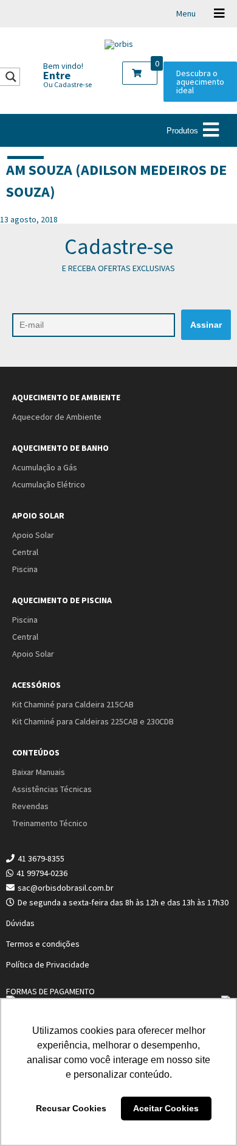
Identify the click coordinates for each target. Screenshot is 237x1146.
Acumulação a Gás (44, 467)
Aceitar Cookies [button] (166, 1108)
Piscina (25, 569)
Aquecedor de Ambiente (56, 416)
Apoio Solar (38, 515)
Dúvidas (20, 923)
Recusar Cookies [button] (71, 1108)
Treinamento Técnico (50, 823)
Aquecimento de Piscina (62, 600)
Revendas (30, 806)
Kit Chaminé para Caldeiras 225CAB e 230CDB (93, 721)
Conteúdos (36, 752)
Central (25, 552)
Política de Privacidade (47, 964)
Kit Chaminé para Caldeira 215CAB (73, 704)
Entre (56, 75)
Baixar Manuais (38, 772)
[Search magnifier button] (10, 76)
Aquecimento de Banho (60, 447)
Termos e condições (43, 943)
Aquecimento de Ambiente (66, 397)
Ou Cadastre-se (67, 84)
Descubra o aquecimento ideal (200, 82)
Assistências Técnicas (52, 789)
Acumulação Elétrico (48, 484)
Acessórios (36, 684)
